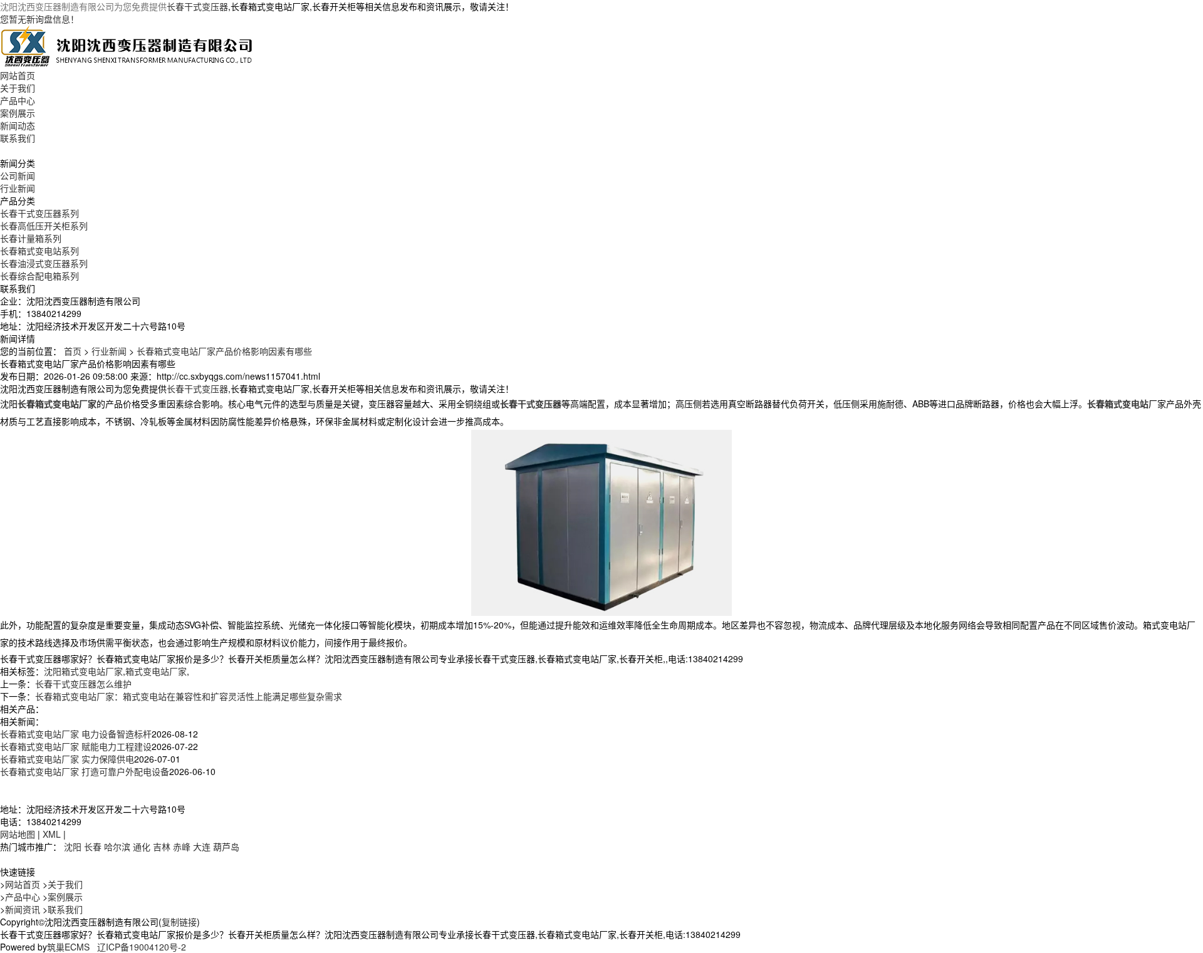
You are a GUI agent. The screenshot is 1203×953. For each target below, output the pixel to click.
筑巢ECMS (68, 946)
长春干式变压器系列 (39, 213)
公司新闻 (17, 175)
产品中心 (17, 100)
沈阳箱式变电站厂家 (83, 671)
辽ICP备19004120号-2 (141, 946)
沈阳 (72, 846)
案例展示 (17, 113)
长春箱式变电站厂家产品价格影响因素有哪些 (224, 351)
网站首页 (17, 75)
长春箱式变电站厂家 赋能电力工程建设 (76, 746)
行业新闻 (17, 188)
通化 (141, 846)
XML (52, 834)
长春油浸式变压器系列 (44, 263)
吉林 (161, 846)
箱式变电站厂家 (156, 671)
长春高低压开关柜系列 (44, 225)
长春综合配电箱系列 (39, 275)
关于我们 (17, 87)
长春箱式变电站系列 (39, 250)
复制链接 (179, 921)
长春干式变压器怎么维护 (83, 683)
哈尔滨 (117, 846)
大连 (202, 846)
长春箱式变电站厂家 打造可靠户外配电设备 (84, 771)
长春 (93, 846)
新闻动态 (17, 125)
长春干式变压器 (197, 6)
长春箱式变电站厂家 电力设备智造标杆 (76, 733)
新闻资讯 (22, 909)
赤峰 (181, 846)
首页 (72, 351)
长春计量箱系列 (30, 238)
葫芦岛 (226, 846)
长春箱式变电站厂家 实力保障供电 (67, 759)
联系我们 (17, 138)
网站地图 (17, 834)
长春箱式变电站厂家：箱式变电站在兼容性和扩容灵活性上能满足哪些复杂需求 (188, 696)
